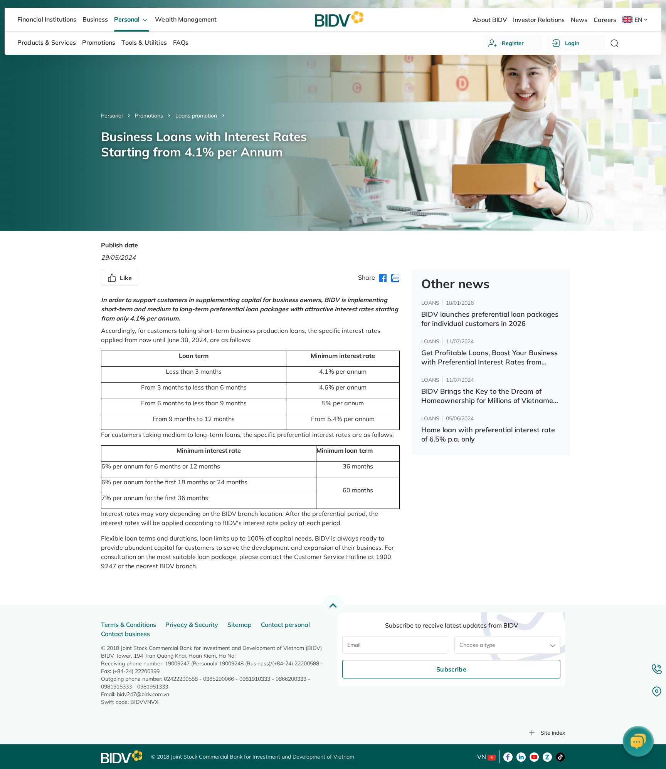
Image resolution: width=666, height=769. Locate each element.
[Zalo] (547, 756)
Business (95, 19)
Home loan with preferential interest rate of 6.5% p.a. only (488, 434)
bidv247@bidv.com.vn (143, 694)
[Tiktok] (560, 756)
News (579, 20)
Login (572, 43)
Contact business (125, 634)
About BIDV (489, 20)
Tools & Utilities (144, 42)
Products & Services (46, 42)
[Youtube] (534, 756)
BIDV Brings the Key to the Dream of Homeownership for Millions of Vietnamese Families (490, 396)
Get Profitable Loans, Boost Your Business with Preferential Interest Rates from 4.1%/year (489, 357)
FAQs (181, 42)
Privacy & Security (191, 624)
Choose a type (477, 644)
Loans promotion (196, 115)
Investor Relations (539, 20)
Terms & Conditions (128, 624)
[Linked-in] (521, 756)
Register (513, 43)
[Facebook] (508, 756)
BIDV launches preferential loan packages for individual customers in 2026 (489, 319)
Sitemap (239, 624)
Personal (112, 115)
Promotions (149, 115)
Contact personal (285, 624)
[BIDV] (122, 757)
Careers (605, 20)
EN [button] (638, 20)
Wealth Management (185, 19)
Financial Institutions (46, 19)
